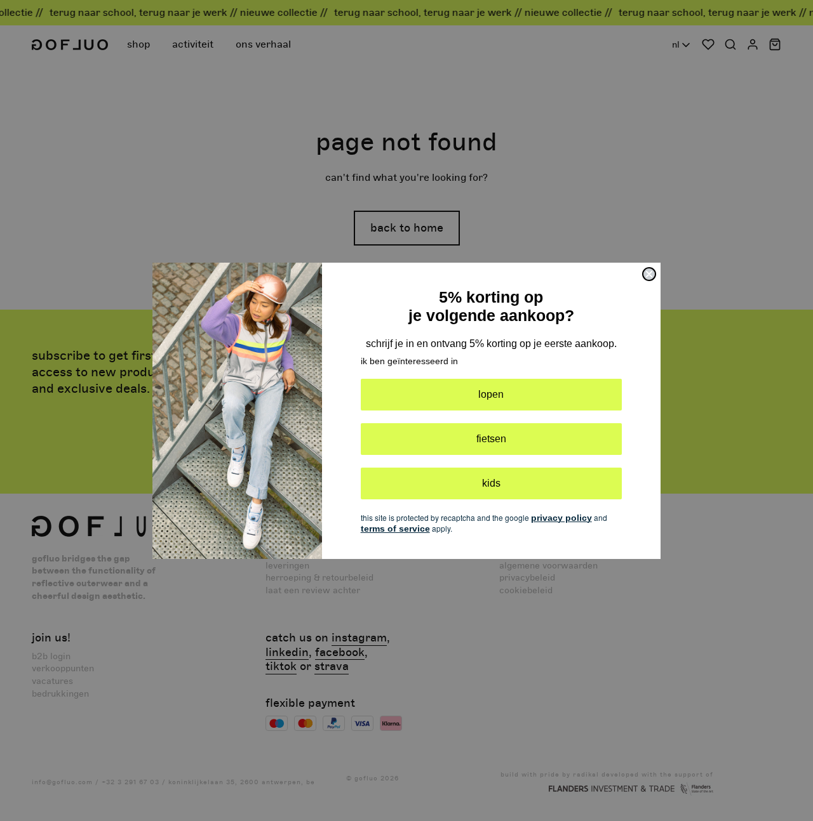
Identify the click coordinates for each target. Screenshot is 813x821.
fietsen (491, 438)
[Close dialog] (649, 274)
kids (491, 483)
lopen (491, 394)
